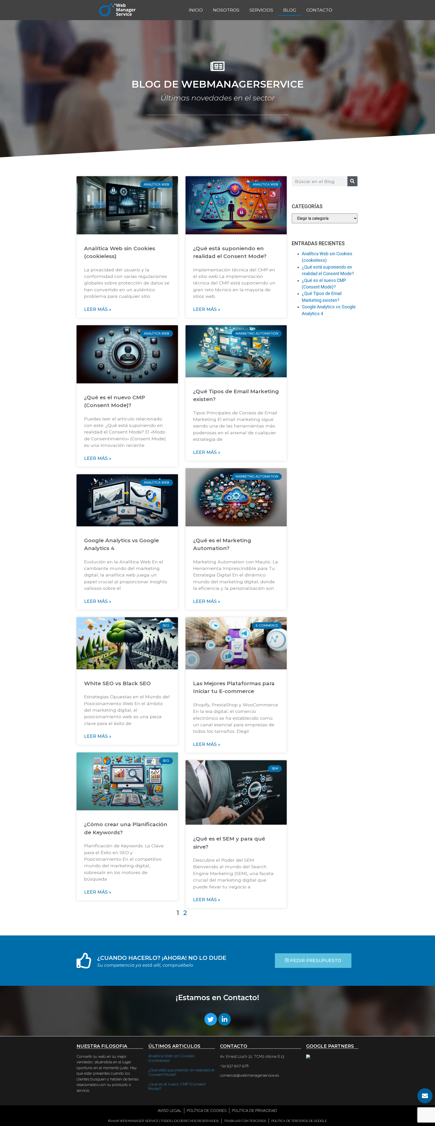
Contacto (319, 10)
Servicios (261, 10)
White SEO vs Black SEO (117, 683)
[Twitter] (210, 1019)
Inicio (196, 10)
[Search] (352, 181)
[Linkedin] (224, 1019)
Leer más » (97, 309)
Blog (289, 10)
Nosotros (226, 10)
